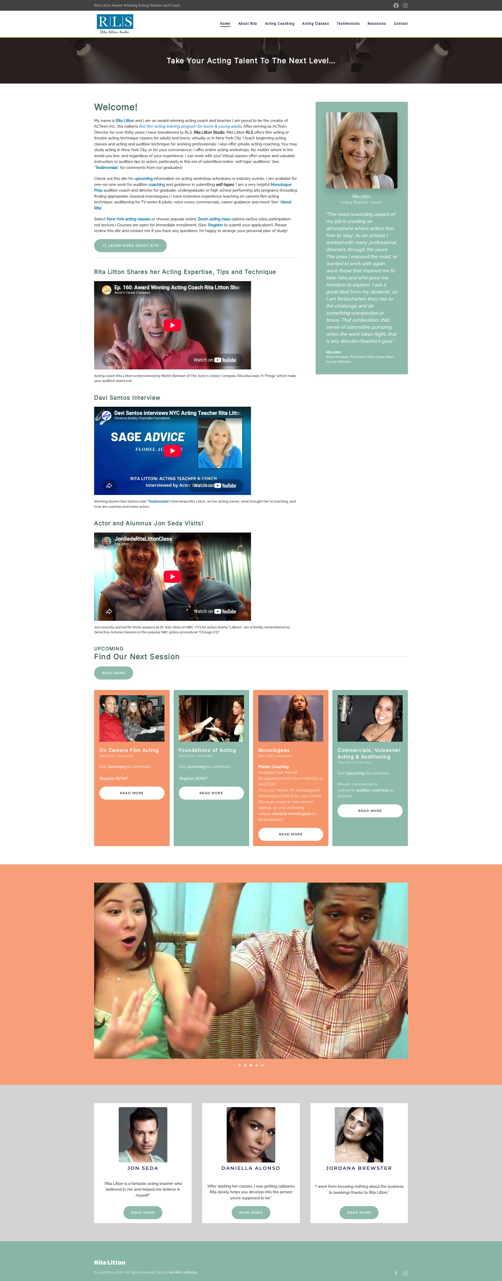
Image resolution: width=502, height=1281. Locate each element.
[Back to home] (115, 24)
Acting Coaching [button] (280, 23)
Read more (132, 793)
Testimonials (348, 23)
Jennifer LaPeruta (182, 1272)
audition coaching (372, 790)
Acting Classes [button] (315, 23)
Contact (401, 23)
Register (106, 778)
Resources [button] (377, 23)
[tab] (239, 1065)
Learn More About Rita (133, 245)
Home (225, 23)
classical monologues (291, 813)
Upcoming (116, 766)
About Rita (247, 23)
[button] (106, 970)
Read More (114, 673)
